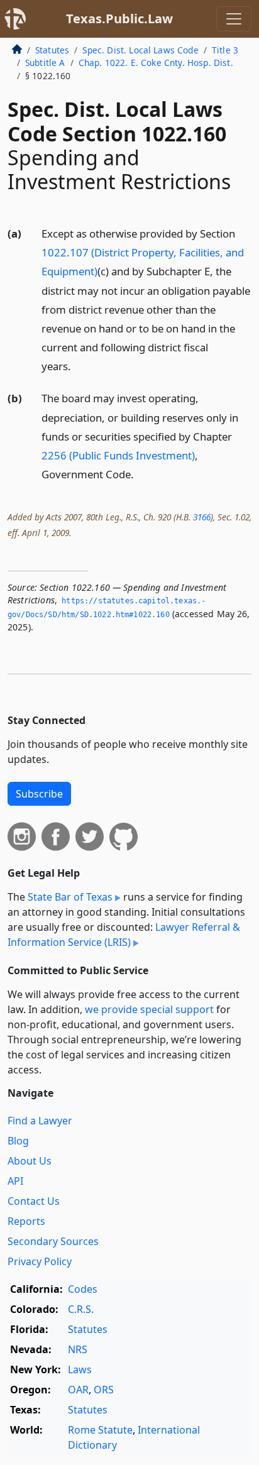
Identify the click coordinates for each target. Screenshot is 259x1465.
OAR (78, 1389)
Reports (26, 1221)
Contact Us (34, 1201)
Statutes (52, 50)
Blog (18, 1141)
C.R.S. (81, 1309)
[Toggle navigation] (233, 18)
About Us (30, 1161)
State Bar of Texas (70, 897)
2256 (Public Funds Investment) (118, 455)
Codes (82, 1289)
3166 (202, 517)
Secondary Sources (53, 1241)
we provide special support (149, 1009)
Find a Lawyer (40, 1121)
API (15, 1181)
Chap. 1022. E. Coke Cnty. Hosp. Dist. (156, 63)
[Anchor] (78, 365)
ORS (104, 1389)
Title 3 (225, 50)
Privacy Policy (40, 1261)
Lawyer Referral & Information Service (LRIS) (124, 934)
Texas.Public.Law (119, 18)
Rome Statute (100, 1430)
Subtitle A (45, 63)
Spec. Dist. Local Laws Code (140, 50)
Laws (80, 1369)
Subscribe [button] (39, 794)
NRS (77, 1349)
